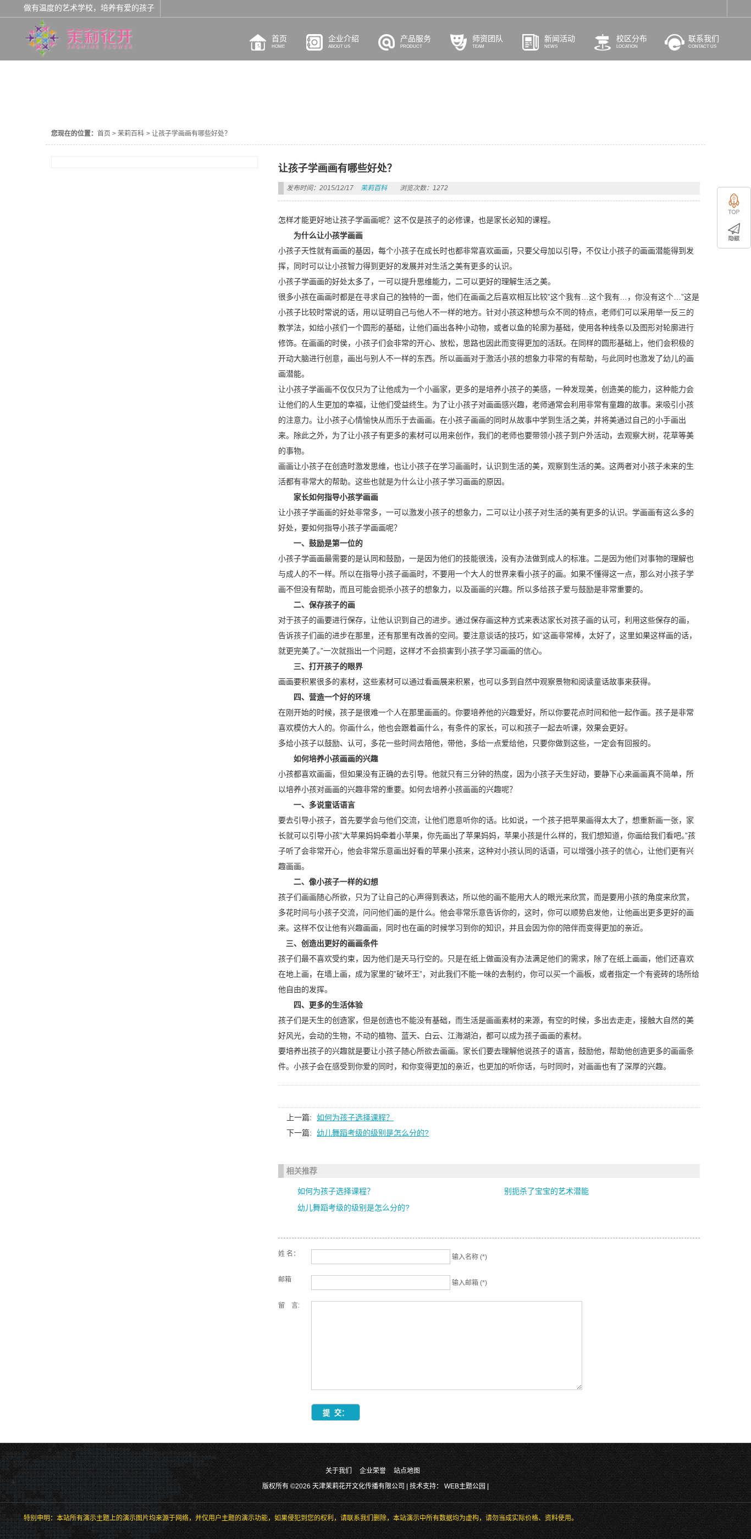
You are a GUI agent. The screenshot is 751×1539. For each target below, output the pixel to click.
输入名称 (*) (469, 1257)
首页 (104, 133)
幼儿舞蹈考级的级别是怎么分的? (373, 1132)
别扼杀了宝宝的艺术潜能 (546, 1191)
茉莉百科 (131, 133)
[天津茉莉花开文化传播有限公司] (79, 55)
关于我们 (338, 1471)
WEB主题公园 (464, 1486)
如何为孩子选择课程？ (355, 1117)
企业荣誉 (373, 1471)
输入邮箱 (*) (469, 1283)
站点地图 (407, 1471)
